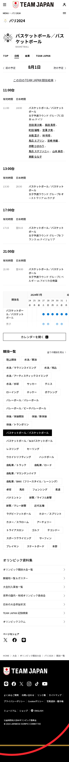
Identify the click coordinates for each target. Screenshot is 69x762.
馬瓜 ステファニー (39, 151)
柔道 (57, 489)
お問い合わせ (28, 695)
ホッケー (32, 392)
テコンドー (53, 530)
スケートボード (35, 546)
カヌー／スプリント (50, 514)
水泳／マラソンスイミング (21, 367)
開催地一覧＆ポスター (15, 578)
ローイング (12, 392)
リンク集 (41, 695)
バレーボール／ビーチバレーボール (26, 408)
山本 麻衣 (57, 151)
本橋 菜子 (34, 135)
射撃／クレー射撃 (16, 505)
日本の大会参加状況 (14, 604)
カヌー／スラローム (17, 522)
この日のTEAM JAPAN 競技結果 (33, 80)
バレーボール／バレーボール (22, 400)
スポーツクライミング (18, 538)
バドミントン (13, 497)
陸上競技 (11, 359)
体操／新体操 (39, 416)
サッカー (32, 384)
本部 (54, 546)
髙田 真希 (50, 125)
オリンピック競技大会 (30, 655)
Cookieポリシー (36, 701)
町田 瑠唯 (34, 130)
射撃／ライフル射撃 (40, 497)
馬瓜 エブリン (36, 140)
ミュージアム (10, 710)
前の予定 (11, 68)
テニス (48, 384)
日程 (16, 55)
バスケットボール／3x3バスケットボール (29, 441)
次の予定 (58, 68)
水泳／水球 (12, 384)
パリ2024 (48, 655)
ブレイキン (12, 546)
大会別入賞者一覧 (13, 587)
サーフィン (45, 538)
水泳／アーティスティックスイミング (27, 376)
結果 (27, 55)
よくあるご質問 (11, 695)
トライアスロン (15, 530)
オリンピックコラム (14, 621)
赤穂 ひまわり (36, 146)
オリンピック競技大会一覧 (18, 569)
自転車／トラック (16, 465)
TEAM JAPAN (43, 55)
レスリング (12, 449)
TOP (5, 55)
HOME (6, 655)
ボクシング (51, 392)
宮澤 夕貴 (47, 130)
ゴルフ (35, 530)
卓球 (8, 489)
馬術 (21, 489)
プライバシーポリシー (14, 701)
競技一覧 (60, 655)
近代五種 (39, 505)
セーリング (33, 449)
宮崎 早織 (52, 140)
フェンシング (39, 489)
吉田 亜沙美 (35, 125)
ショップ (23, 710)
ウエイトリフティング (18, 457)
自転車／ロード (43, 465)
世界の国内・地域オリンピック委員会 (24, 595)
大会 (14, 655)
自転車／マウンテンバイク (21, 473)
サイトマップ (55, 695)
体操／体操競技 (15, 416)
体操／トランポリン (17, 424)
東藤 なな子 (35, 156)
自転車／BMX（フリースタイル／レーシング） (32, 481)
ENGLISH (38, 710)
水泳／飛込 (50, 367)
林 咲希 (46, 135)
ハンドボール (46, 457)
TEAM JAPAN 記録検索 (15, 613)
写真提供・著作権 (55, 701)
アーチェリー (44, 522)
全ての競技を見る (55, 352)
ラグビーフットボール (18, 514)
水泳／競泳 (30, 359)
